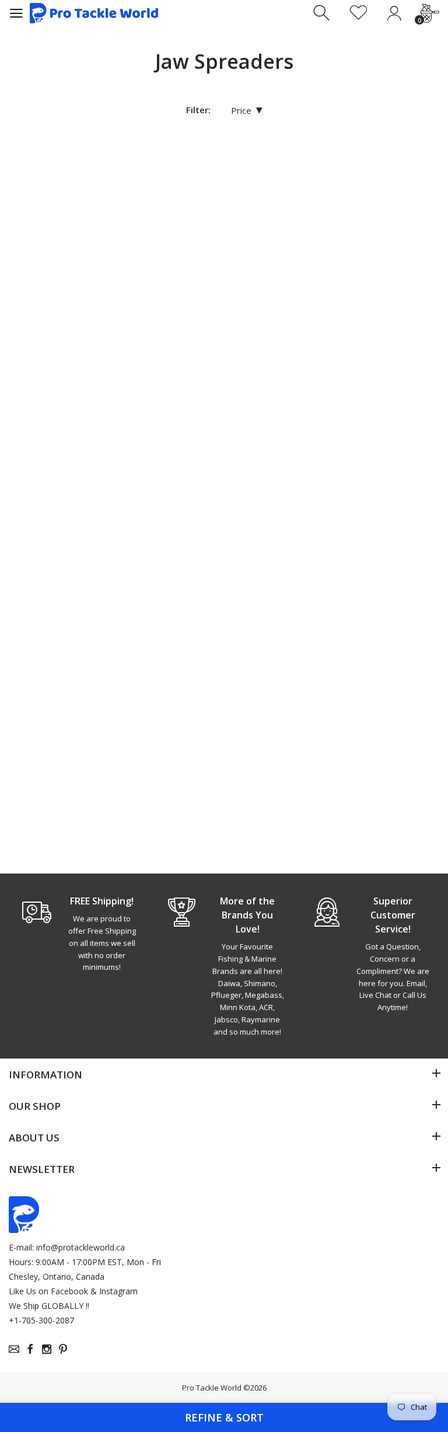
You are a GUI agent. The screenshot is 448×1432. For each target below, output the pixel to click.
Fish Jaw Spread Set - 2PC (73, 409)
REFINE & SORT (224, 1417)
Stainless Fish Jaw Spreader (57, 793)
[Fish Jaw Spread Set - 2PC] (75, 212)
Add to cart (58, 450)
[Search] (323, 13)
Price (246, 110)
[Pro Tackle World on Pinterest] (63, 1349)
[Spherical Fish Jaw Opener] (373, 212)
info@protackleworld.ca (80, 1247)
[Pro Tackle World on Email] (14, 1349)
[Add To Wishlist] (128, 159)
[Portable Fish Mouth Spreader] (224, 212)
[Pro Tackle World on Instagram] (46, 1349)
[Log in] (394, 13)
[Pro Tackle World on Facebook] (30, 1349)
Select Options (64, 840)
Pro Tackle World (212, 1387)
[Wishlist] (358, 13)
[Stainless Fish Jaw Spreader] (75, 590)
